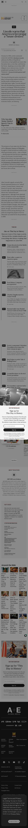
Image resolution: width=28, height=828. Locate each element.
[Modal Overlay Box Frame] (14, 414)
